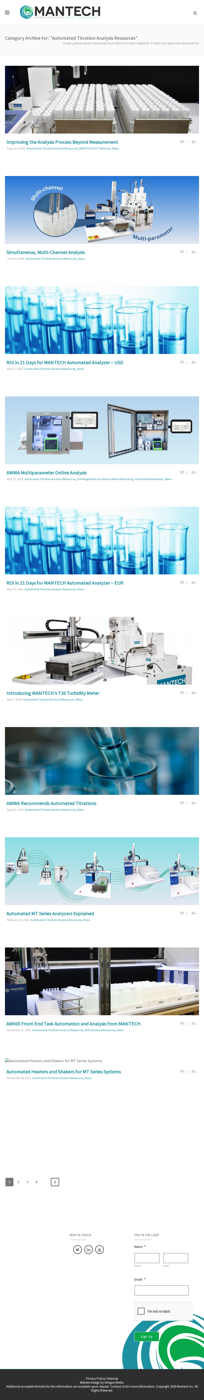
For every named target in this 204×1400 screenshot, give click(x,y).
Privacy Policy (95, 1378)
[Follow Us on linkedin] (88, 1249)
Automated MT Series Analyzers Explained (50, 913)
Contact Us (117, 1386)
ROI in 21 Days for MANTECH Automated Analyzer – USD (64, 362)
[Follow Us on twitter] (77, 1249)
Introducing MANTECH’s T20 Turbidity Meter (52, 693)
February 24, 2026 (18, 920)
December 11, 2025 (19, 1030)
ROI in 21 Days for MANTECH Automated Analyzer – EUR (64, 583)
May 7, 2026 (14, 699)
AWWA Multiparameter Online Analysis (46, 472)
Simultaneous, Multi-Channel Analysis (45, 252)
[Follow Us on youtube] (99, 1249)
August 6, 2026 (16, 148)
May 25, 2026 (15, 479)
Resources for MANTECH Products (103, 43)
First (138, 1265)
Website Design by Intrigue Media (101, 1382)
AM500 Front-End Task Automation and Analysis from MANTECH (73, 1023)
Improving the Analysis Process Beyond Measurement (62, 142)
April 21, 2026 (15, 809)
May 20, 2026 (15, 589)
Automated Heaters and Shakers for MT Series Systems (63, 1071)
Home (67, 43)
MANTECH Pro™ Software (94, 148)
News (115, 148)
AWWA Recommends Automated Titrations (51, 803)
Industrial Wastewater (149, 479)
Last (166, 1265)
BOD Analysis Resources (100, 1030)
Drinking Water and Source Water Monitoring (105, 479)
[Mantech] (61, 12)
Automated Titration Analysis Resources (165, 43)
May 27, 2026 (15, 369)
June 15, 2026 (15, 258)
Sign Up (147, 1336)
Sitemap (112, 1378)
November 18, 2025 (19, 1078)
